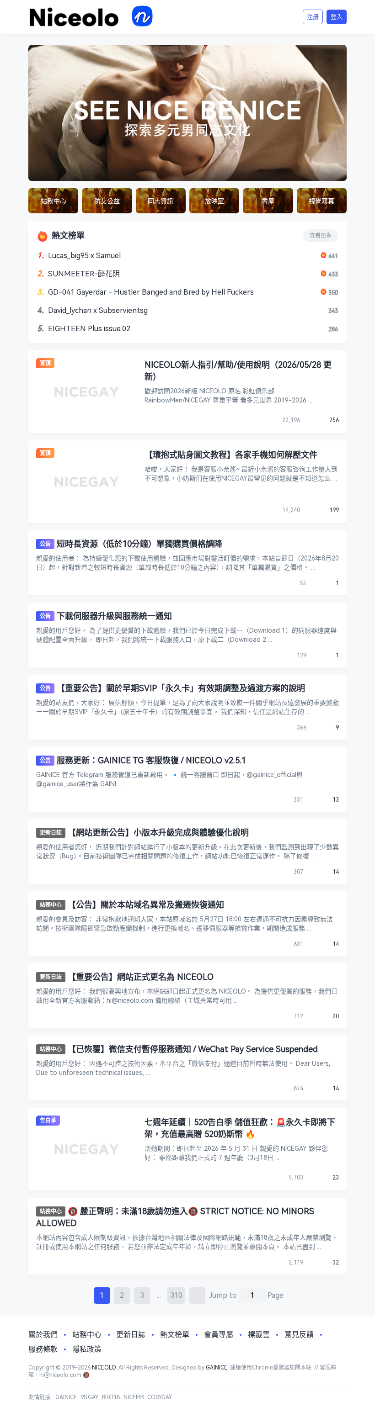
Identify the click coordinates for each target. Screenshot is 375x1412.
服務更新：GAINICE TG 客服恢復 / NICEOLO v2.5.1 (151, 760)
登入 (337, 16)
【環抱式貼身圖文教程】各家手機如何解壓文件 (231, 455)
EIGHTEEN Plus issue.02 (89, 328)
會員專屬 (218, 1334)
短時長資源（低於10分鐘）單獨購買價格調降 (139, 544)
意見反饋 (299, 1334)
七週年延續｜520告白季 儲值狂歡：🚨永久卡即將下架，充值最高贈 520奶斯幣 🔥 (240, 1128)
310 (176, 1295)
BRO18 (111, 1397)
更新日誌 (51, 833)
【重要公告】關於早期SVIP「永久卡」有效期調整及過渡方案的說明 (181, 688)
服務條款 (43, 1349)
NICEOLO (104, 1367)
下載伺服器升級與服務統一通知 (114, 616)
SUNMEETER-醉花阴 (84, 274)
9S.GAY (89, 1397)
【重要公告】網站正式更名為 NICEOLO (141, 977)
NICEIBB (133, 1397)
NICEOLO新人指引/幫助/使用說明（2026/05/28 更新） (238, 370)
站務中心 (51, 905)
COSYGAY (159, 1397)
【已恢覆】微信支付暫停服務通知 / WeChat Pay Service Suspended (193, 1049)
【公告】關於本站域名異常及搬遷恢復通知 (146, 905)
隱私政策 (87, 1349)
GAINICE (216, 1367)
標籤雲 (259, 1334)
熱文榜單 (174, 1334)
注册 (313, 16)
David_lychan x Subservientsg (98, 310)
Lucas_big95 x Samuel (84, 255)
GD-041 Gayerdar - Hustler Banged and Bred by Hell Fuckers (151, 292)
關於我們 (43, 1334)
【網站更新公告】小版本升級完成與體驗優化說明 (158, 832)
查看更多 (321, 236)
